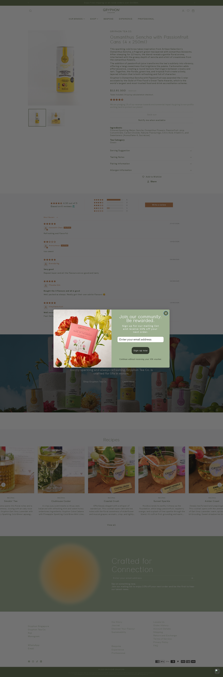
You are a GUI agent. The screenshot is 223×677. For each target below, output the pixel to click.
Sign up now (140, 350)
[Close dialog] (166, 313)
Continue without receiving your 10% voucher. (140, 359)
